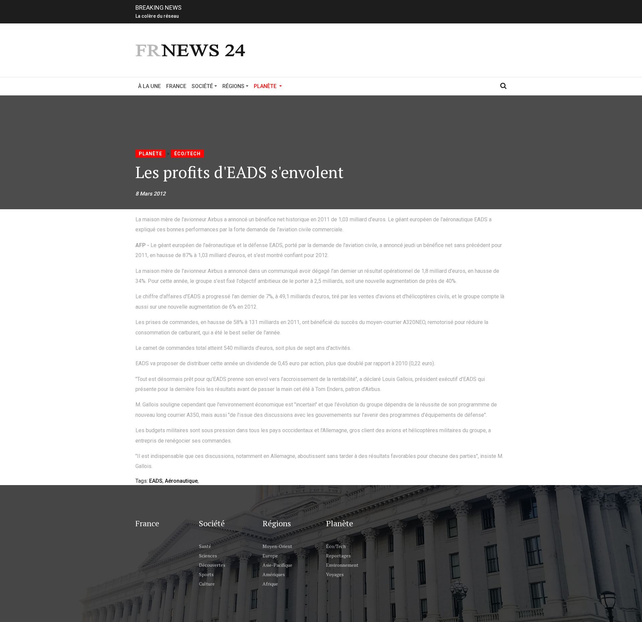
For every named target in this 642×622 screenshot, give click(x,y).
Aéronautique (181, 481)
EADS (156, 481)
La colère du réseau (157, 15)
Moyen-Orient (277, 546)
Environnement (342, 565)
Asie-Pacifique (277, 565)
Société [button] (202, 86)
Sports (206, 574)
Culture (207, 583)
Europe (270, 555)
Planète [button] (269, 86)
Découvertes (212, 565)
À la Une (149, 86)
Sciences (208, 555)
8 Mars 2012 (150, 193)
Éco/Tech (187, 153)
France (176, 86)
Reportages (338, 555)
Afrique (270, 583)
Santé (205, 546)
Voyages (335, 574)
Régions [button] (233, 86)
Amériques (273, 574)
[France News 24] (191, 50)
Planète (150, 153)
